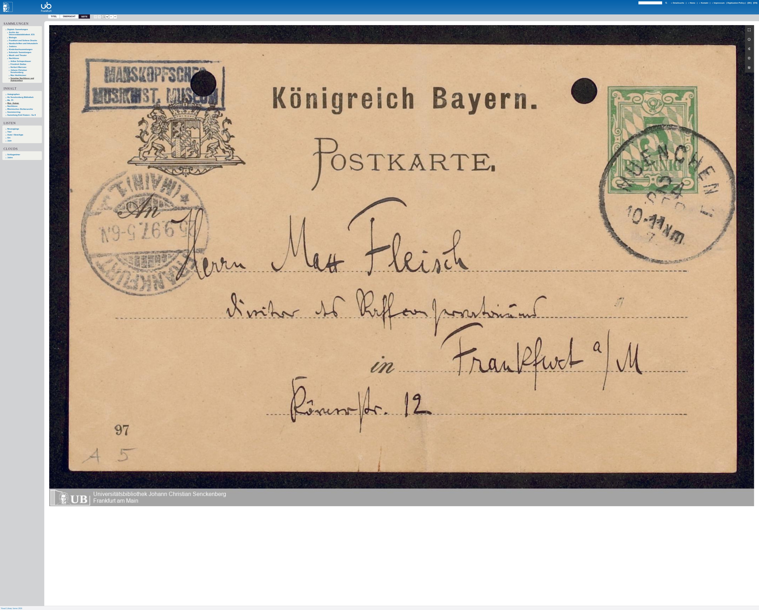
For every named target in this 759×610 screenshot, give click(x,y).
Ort (8, 138)
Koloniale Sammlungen (20, 52)
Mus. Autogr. (13, 103)
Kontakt (704, 3)
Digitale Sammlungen (17, 29)
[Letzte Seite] (115, 17)
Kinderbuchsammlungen (20, 49)
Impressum (719, 3)
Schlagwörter (13, 154)
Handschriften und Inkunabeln (23, 43)
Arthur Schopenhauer (20, 61)
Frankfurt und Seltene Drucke (23, 40)
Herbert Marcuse (18, 67)
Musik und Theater (18, 55)
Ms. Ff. (10, 100)
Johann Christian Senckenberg (18, 71)
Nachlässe (14, 58)
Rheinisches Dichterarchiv (20, 109)
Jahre (10, 157)
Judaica (13, 46)
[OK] (666, 3)
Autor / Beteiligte (15, 135)
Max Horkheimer (18, 75)
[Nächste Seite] (111, 17)
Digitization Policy (736, 3)
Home (692, 3)
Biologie (13, 37)
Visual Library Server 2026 (11, 608)
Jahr (9, 141)
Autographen (13, 94)
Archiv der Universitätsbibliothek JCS (22, 33)
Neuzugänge (13, 129)
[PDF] (749, 58)
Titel (54, 16)
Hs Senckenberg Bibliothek (20, 97)
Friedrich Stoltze (18, 64)
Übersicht (69, 16)
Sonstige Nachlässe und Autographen (22, 79)
